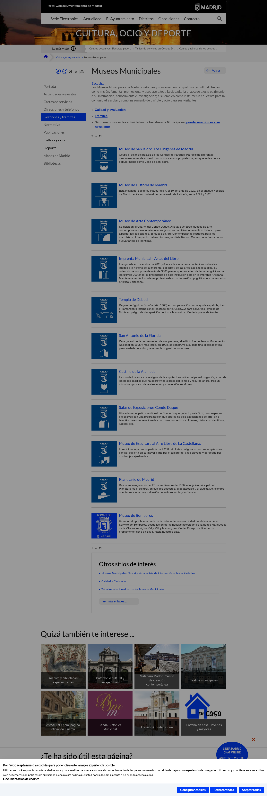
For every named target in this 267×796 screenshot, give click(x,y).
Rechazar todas (223, 790)
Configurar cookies (193, 790)
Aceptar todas (251, 790)
